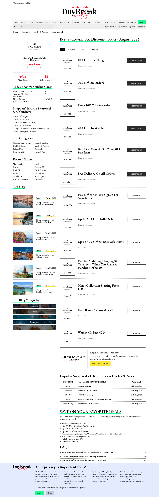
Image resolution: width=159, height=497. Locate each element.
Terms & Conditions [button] (85, 66)
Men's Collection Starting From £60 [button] (98, 287)
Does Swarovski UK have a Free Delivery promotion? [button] (83, 456)
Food (48, 22)
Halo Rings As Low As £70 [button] (95, 310)
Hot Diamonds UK (20, 179)
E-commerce (131, 22)
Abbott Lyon (39, 176)
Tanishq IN (17, 176)
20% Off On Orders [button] (91, 82)
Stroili (37, 164)
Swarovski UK (58, 32)
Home (16, 22)
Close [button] (50, 493)
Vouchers (142, 22)
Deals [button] (82, 49)
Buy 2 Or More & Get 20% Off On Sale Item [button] (100, 151)
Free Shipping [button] (93, 49)
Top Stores (131, 26)
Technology (39, 22)
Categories (140, 26)
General (105, 22)
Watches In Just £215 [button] (92, 332)
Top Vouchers (122, 26)
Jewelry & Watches (41, 32)
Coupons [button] (71, 49)
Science (113, 22)
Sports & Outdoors (42, 152)
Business (76, 22)
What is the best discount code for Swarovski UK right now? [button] (87, 453)
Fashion (122, 22)
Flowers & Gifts (19, 152)
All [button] (62, 49)
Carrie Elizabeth (41, 170)
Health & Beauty (19, 146)
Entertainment (65, 22)
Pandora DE (39, 167)
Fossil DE (16, 170)
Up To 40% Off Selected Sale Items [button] (101, 241)
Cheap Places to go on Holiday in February (45, 203)
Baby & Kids (18, 149)
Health (55, 22)
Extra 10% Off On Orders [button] (95, 105)
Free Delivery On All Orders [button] (96, 173)
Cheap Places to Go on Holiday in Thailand (45, 290)
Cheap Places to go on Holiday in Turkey (45, 221)
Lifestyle (97, 22)
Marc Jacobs (18, 164)
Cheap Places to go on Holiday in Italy (45, 238)
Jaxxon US (17, 173)
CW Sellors (39, 179)
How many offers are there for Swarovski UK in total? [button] (84, 460)
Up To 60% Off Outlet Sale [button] (95, 219)
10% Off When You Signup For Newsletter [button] (98, 196)
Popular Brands (109, 26)
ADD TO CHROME (98, 364)
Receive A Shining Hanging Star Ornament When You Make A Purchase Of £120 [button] (98, 264)
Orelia (15, 167)
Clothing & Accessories (22, 143)
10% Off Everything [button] (91, 60)
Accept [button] (39, 493)
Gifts (89, 22)
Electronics (39, 149)
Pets (83, 22)
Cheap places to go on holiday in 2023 (45, 256)
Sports (30, 22)
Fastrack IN (39, 173)
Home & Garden (41, 143)
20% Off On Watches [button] (91, 128)
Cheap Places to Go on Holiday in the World (45, 273)
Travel (23, 22)
